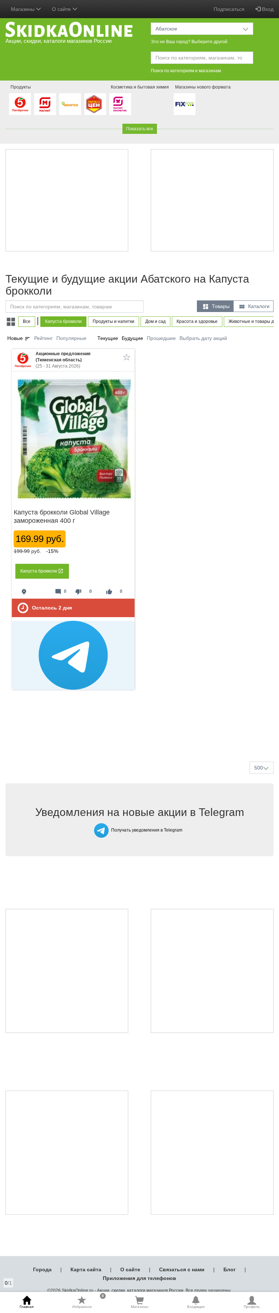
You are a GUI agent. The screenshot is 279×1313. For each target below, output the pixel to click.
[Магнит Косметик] (120, 104)
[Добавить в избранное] (127, 357)
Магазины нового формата (203, 87)
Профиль (252, 1307)
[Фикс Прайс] (184, 104)
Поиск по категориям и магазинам (186, 70)
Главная (26, 1307)
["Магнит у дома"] (45, 104)
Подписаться (229, 9)
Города (42, 1269)
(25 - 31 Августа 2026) (63, 360)
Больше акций (140, 738)
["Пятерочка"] (20, 104)
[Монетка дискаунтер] (70, 104)
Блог (229, 1269)
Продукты (21, 87)
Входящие (196, 1307)
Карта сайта (85, 1269)
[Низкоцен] (95, 104)
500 (258, 768)
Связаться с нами (182, 1269)
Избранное (88, 1302)
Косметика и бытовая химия (140, 87)
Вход (267, 9)
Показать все (139, 128)
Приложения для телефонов (139, 1278)
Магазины (139, 1307)
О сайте (130, 1269)
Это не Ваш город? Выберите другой (189, 41)
